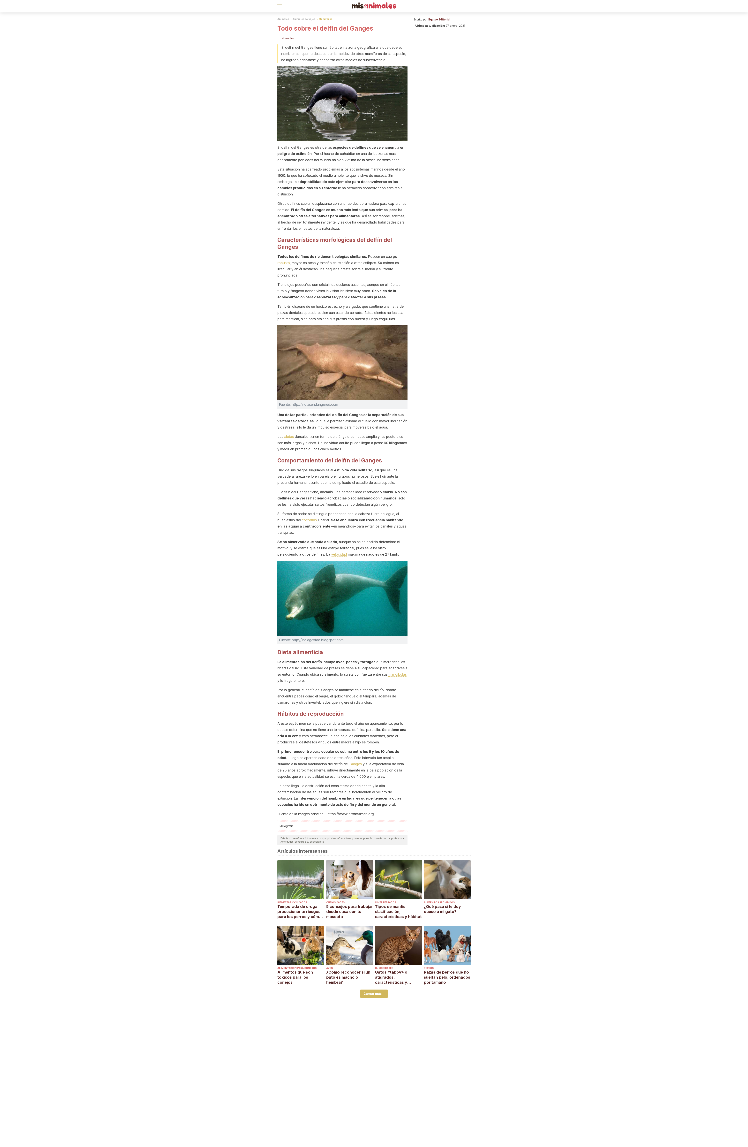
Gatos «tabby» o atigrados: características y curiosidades (391, 977)
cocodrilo (309, 520)
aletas (289, 437)
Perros (429, 968)
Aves (329, 968)
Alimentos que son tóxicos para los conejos (295, 977)
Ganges (355, 764)
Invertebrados (385, 902)
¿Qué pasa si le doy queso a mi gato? (442, 909)
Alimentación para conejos (297, 968)
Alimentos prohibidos (439, 902)
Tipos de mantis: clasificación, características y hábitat (398, 911)
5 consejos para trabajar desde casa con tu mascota (349, 911)
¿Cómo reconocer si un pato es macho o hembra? (348, 977)
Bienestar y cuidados (292, 902)
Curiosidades (335, 902)
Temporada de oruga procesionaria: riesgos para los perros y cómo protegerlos (299, 911)
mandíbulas (397, 674)
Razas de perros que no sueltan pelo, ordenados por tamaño (447, 977)
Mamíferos (325, 19)
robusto (283, 263)
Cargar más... (374, 994)
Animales (283, 19)
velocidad (339, 554)
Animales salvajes (304, 19)
